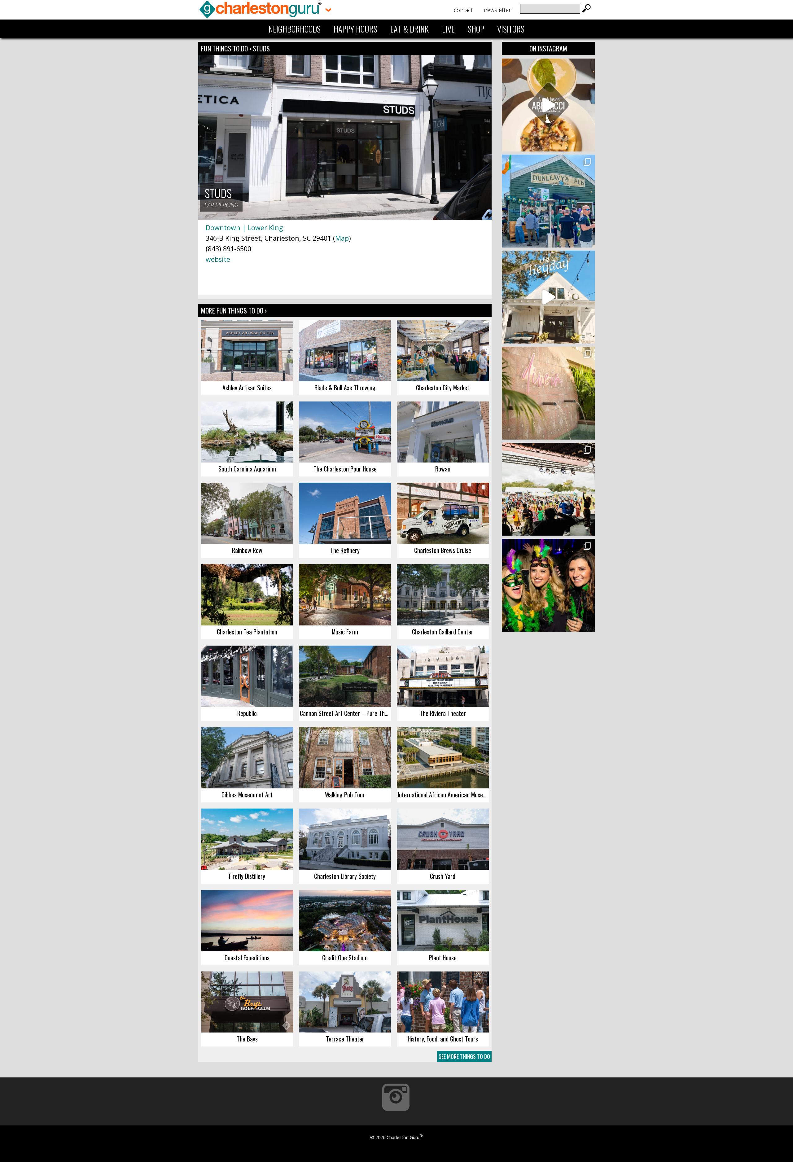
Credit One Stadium (345, 957)
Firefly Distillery (247, 876)
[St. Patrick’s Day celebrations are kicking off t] (548, 201)
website (218, 259)
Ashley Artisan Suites (247, 387)
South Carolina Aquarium (247, 468)
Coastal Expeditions (247, 957)
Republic (247, 713)
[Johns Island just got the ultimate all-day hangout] (548, 297)
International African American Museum (443, 794)
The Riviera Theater (443, 713)
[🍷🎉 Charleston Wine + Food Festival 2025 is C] (548, 489)
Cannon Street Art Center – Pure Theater (345, 713)
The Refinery (345, 550)
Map (342, 238)
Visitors (510, 29)
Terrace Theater (345, 1038)
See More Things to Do (464, 1056)
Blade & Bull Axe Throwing (344, 387)
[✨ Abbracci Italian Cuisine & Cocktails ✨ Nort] (548, 105)
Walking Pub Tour (345, 794)
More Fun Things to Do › (234, 310)
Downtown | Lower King (244, 227)
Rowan (442, 468)
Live (448, 29)
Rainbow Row (247, 550)
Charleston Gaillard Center (442, 631)
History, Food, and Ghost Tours (443, 1038)
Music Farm (345, 631)
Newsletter (497, 10)
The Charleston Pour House (345, 468)
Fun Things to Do (224, 48)
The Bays (247, 1038)
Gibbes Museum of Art (247, 794)
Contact (463, 10)
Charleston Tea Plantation (247, 631)
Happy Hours (355, 29)
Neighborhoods (295, 29)
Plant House (443, 957)
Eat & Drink (409, 29)
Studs (261, 48)
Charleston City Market (442, 387)
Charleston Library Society (345, 876)
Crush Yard (442, 876)
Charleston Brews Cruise (442, 550)
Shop (476, 29)
